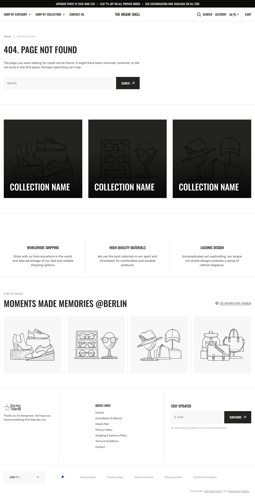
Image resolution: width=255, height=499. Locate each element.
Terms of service (143, 477)
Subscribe (235, 417)
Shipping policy (173, 477)
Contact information (205, 477)
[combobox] (59, 83)
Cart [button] (248, 14)
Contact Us (76, 14)
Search (207, 14)
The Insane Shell (212, 491)
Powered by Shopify (238, 491)
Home (7, 36)
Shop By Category (15, 14)
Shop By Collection (48, 14)
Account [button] (220, 14)
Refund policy (88, 477)
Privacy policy (115, 477)
